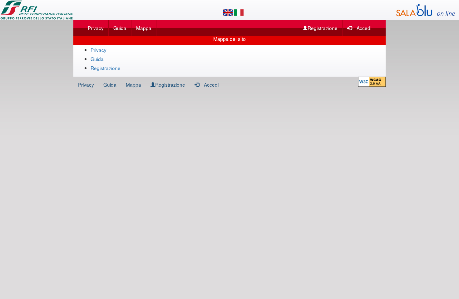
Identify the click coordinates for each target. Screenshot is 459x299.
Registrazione (323, 27)
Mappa (143, 27)
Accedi (364, 27)
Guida (119, 27)
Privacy (96, 27)
